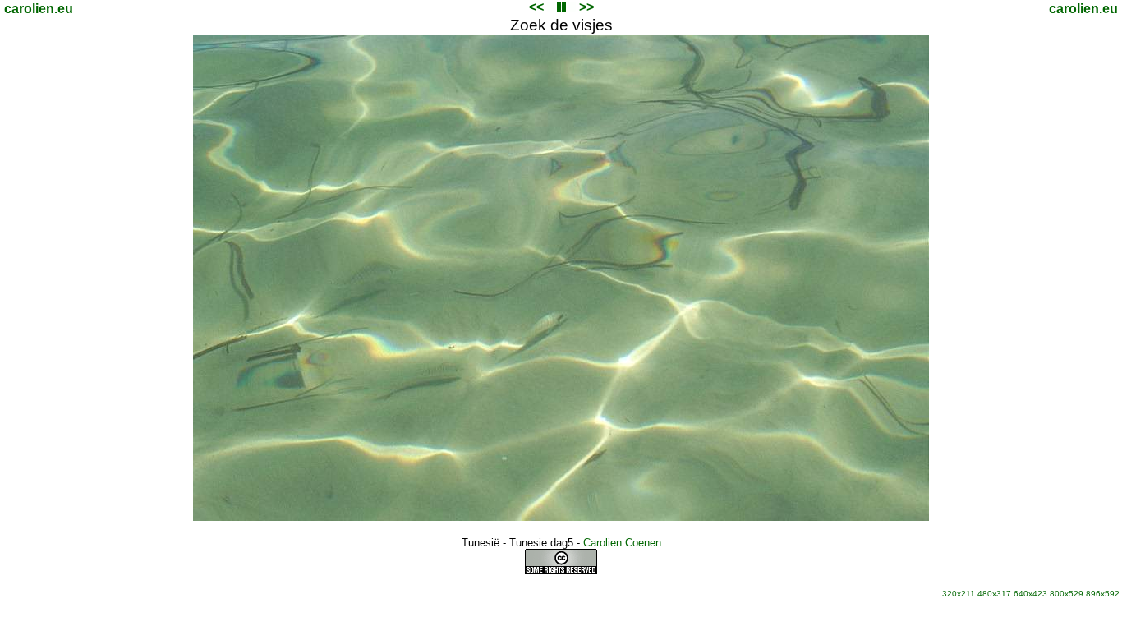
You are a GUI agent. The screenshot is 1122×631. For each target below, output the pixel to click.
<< (536, 7)
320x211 (958, 593)
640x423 (1030, 593)
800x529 (1066, 593)
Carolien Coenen (622, 543)
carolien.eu (38, 9)
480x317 (994, 593)
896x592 (1103, 593)
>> (586, 7)
